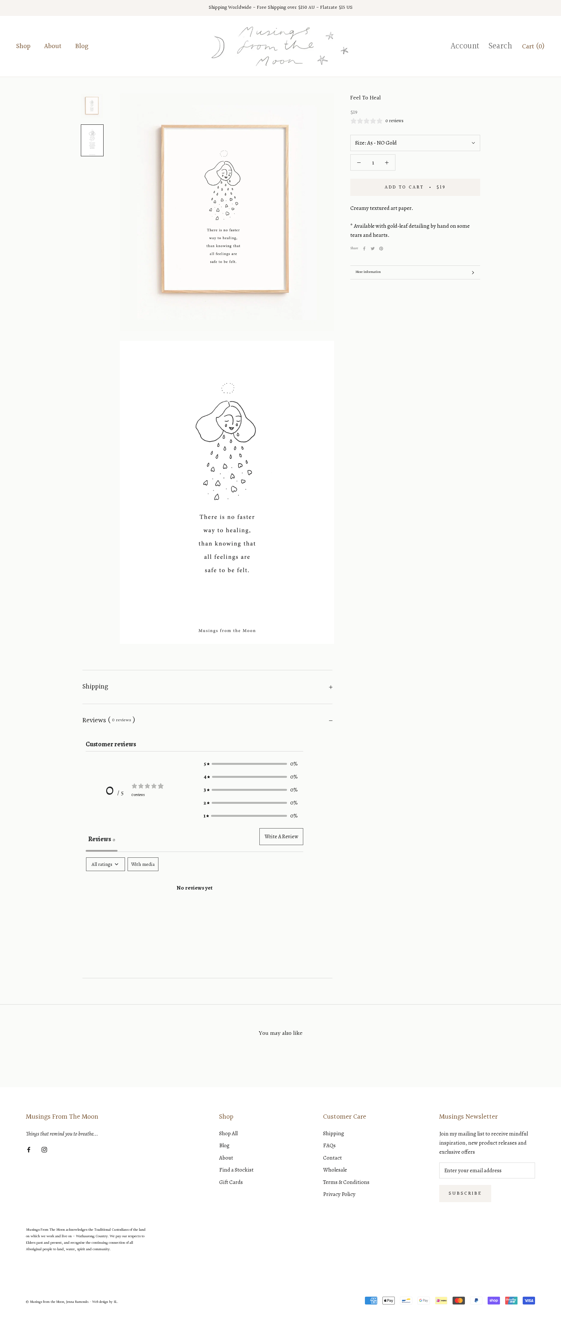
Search (500, 46)
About (53, 46)
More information (368, 272)
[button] (251, 763)
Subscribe (465, 1193)
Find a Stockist (236, 1170)
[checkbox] (143, 864)
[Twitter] (373, 248)
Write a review (281, 836)
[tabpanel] (194, 908)
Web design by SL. (105, 1302)
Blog (81, 46)
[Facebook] (364, 248)
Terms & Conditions (346, 1182)
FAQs (329, 1145)
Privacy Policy (339, 1194)
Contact (332, 1158)
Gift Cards (231, 1182)
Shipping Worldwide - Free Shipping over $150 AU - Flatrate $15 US (281, 7)
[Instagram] (44, 1149)
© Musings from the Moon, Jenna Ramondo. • (59, 1302)
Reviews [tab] (101, 839)
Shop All (228, 1133)
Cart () (533, 46)
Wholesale (335, 1170)
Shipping (95, 686)
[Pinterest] (381, 248)
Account (465, 46)
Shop (23, 46)
